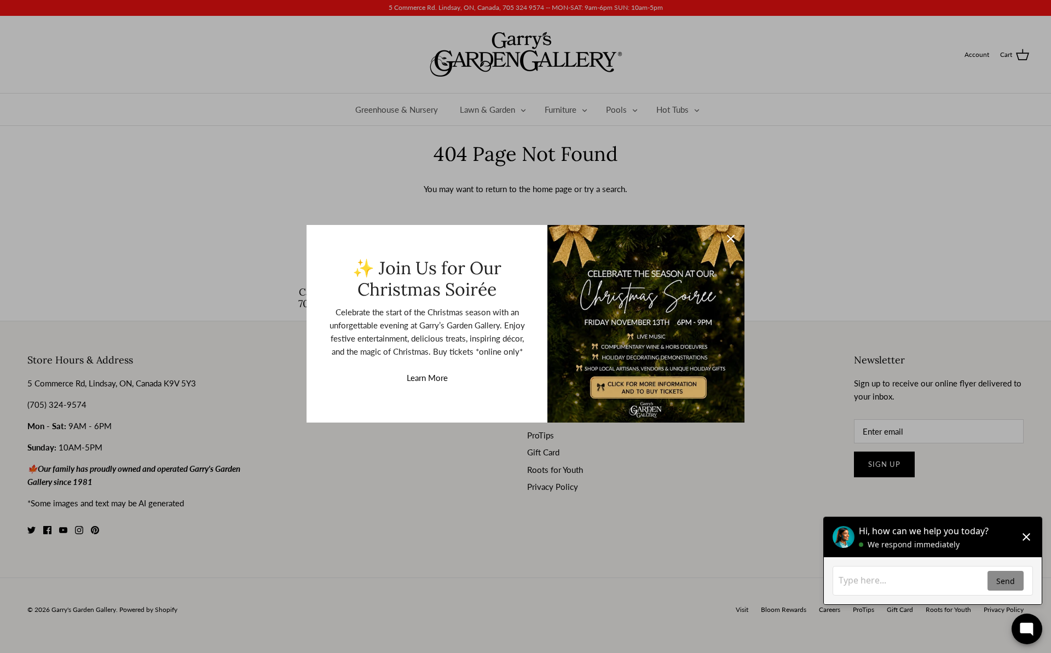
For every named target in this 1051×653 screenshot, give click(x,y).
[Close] (731, 239)
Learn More (427, 378)
